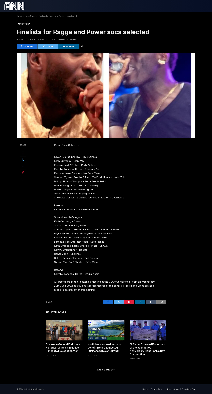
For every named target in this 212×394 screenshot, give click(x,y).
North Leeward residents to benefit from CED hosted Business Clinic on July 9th (104, 347)
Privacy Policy (157, 389)
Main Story (24, 24)
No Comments (59, 39)
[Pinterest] (23, 172)
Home (145, 389)
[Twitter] (23, 159)
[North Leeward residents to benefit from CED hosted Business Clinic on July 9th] (106, 330)
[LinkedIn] (23, 166)
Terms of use (173, 389)
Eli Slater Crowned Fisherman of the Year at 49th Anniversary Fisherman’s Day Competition (147, 349)
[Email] (23, 179)
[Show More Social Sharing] (82, 46)
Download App (188, 389)
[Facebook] (23, 153)
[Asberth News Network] (14, 6)
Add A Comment (106, 370)
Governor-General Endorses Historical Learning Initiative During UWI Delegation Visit (63, 347)
